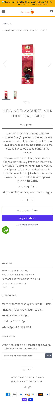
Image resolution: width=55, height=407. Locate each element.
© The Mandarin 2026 (22, 377)
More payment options (27, 224)
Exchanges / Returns (14, 283)
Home (5, 24)
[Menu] (3, 11)
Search (40, 377)
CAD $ (26, 369)
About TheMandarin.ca (14, 271)
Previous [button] (6, 63)
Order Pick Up (19, 381)
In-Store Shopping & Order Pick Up (21, 279)
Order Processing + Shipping (18, 275)
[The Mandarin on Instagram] (29, 388)
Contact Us (8, 287)
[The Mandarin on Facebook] (25, 388)
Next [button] (48, 63)
